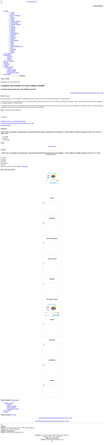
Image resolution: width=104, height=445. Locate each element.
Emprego (12, 31)
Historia (9, 68)
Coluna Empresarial (15, 21)
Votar (2, 143)
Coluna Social (14, 23)
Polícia (12, 43)
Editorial (12, 28)
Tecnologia (13, 49)
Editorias (6, 11)
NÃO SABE (5, 140)
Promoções (7, 64)
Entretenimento (14, 33)
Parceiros (14, 414)
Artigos (12, 14)
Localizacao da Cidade (13, 72)
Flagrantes (13, 37)
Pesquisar (22, 75)
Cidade (12, 20)
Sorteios (6, 62)
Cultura (12, 25)
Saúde (12, 47)
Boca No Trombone (9, 61)
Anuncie (6, 65)
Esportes (12, 36)
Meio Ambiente (14, 40)
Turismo (12, 50)
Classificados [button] (7, 55)
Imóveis (12, 39)
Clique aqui (25, 166)
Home (2, 78)
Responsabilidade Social (16, 46)
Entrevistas (13, 34)
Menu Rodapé (15, 400)
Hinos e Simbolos (11, 69)
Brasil (11, 17)
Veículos (12, 52)
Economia (13, 27)
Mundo (12, 42)
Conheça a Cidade (8, 67)
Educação (12, 30)
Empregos (9, 56)
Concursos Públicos (15, 24)
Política (12, 45)
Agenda (12, 12)
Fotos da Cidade (11, 71)
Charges (12, 18)
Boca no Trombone (15, 15)
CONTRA (5, 138)
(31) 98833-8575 (10, 430)
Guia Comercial (8, 53)
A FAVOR (5, 136)
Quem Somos (7, 74)
